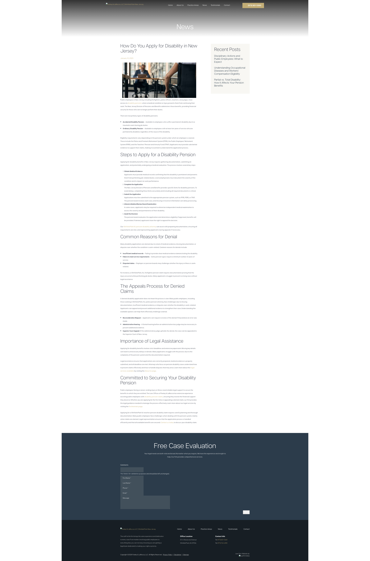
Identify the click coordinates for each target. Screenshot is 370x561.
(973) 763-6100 (222, 543)
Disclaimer (177, 555)
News (205, 5)
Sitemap (186, 555)
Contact (227, 5)
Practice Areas (193, 5)
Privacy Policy (167, 555)
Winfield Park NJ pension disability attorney (140, 227)
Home (170, 5)
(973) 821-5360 (222, 540)
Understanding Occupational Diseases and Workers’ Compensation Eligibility (229, 71)
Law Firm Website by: (242, 554)
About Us (180, 5)
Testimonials (215, 5)
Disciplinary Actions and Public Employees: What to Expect (228, 59)
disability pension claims (153, 397)
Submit (246, 512)
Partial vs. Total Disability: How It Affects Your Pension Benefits (229, 83)
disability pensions (135, 103)
